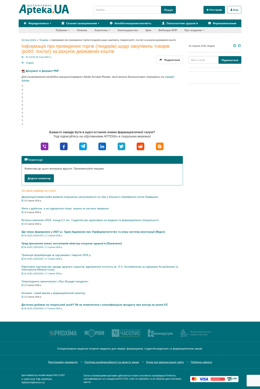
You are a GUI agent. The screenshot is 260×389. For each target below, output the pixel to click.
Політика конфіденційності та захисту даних (112, 362)
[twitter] (121, 146)
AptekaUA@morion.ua (33, 382)
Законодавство (127, 30)
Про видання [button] (193, 30)
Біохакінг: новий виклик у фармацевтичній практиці (53, 293)
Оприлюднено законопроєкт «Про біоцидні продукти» (55, 281)
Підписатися (230, 60)
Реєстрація (215, 10)
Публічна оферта (201, 362)
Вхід (235, 10)
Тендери (30, 63)
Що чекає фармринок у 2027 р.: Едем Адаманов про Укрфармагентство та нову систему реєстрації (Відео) (93, 231)
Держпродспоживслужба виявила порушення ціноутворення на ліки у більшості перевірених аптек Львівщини (90, 196)
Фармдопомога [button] (38, 23)
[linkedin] (102, 146)
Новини (82, 30)
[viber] (44, 146)
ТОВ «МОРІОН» (44, 379)
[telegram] (83, 146)
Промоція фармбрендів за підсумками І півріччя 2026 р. (56, 255)
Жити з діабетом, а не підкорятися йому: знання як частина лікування (65, 208)
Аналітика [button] (101, 30)
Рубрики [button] (61, 30)
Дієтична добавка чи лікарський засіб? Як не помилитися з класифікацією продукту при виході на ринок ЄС (95, 304)
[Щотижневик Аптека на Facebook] (239, 46)
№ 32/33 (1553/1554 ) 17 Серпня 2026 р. (43, 235)
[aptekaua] (159, 146)
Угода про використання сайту (165, 362)
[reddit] (140, 146)
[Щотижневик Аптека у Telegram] (235, 46)
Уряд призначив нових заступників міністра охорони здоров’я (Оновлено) (72, 243)
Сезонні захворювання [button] (81, 23)
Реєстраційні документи (63, 362)
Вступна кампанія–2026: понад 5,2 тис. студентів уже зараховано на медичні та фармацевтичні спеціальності (90, 220)
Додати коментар (39, 178)
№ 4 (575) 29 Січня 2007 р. (38, 57)
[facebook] (64, 146)
